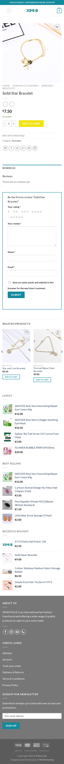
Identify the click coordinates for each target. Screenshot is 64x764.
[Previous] (2, 358)
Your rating (14, 206)
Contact (44, 750)
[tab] (32, 168)
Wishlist (7, 653)
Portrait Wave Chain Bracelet (44, 369)
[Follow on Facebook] (5, 632)
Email (11, 267)
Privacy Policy (10, 685)
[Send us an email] (17, 632)
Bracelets (8, 88)
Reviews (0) (8, 168)
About (18, 750)
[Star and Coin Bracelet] (16, 346)
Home (6, 85)
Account (7, 659)
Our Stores (30, 750)
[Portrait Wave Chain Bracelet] (48, 346)
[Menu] (9, 10)
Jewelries (47, 85)
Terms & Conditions (13, 678)
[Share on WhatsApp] (5, 148)
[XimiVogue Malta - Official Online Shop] (32, 11)
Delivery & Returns (13, 672)
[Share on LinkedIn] (35, 148)
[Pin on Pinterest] (29, 148)
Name (11, 252)
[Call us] (23, 632)
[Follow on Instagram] (11, 632)
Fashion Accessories (25, 85)
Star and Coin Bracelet (13, 368)
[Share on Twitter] (17, 148)
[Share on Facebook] (11, 148)
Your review (14, 223)
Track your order (11, 665)
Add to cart (31, 123)
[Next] (61, 358)
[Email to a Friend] (23, 148)
